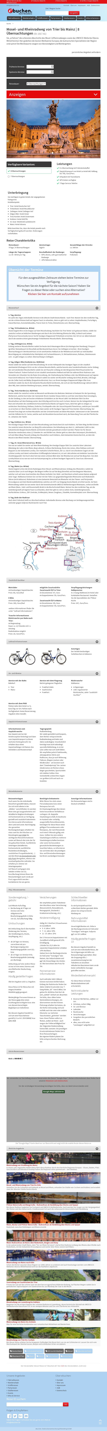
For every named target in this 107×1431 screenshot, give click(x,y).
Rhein (31, 1356)
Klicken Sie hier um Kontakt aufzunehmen (53, 294)
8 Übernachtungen (18, 171)
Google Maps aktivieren (53, 1091)
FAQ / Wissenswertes (17, 889)
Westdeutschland (84, 1351)
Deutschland (17, 1351)
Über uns (73, 5)
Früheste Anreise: (17, 66)
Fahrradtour (53, 1356)
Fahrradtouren (13, 1380)
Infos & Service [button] (92, 18)
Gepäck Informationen (18, 721)
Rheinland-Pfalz (18, 1356)
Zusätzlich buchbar (17, 580)
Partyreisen (12, 1388)
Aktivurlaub (67, 1356)
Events (10, 1393)
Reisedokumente (15, 791)
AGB (88, 5)
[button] (14, 129)
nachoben (100, 1423)
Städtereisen (13, 1390)
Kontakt (66, 5)
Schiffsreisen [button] (42, 18)
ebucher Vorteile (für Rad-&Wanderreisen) (14, 2)
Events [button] (80, 18)
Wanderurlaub (13, 1382)
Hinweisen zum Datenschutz (57, 1081)
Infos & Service (14, 1396)
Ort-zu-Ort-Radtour (55, 1351)
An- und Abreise (15, 673)
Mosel (70, 1351)
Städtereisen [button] (69, 18)
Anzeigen (17, 94)
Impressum (82, 5)
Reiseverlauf (14, 308)
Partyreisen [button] (55, 18)
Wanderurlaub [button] (28, 18)
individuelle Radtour (35, 1351)
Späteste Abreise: (17, 72)
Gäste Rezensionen (16, 1051)
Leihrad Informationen (18, 641)
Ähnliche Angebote (16, 1148)
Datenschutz (95, 5)
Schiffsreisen (13, 1385)
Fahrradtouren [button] (13, 18)
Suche (9, 24)
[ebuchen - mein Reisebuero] (19, 12)
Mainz (41, 1356)
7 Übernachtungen (18, 176)
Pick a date (52, 67)
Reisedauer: (14, 83)
